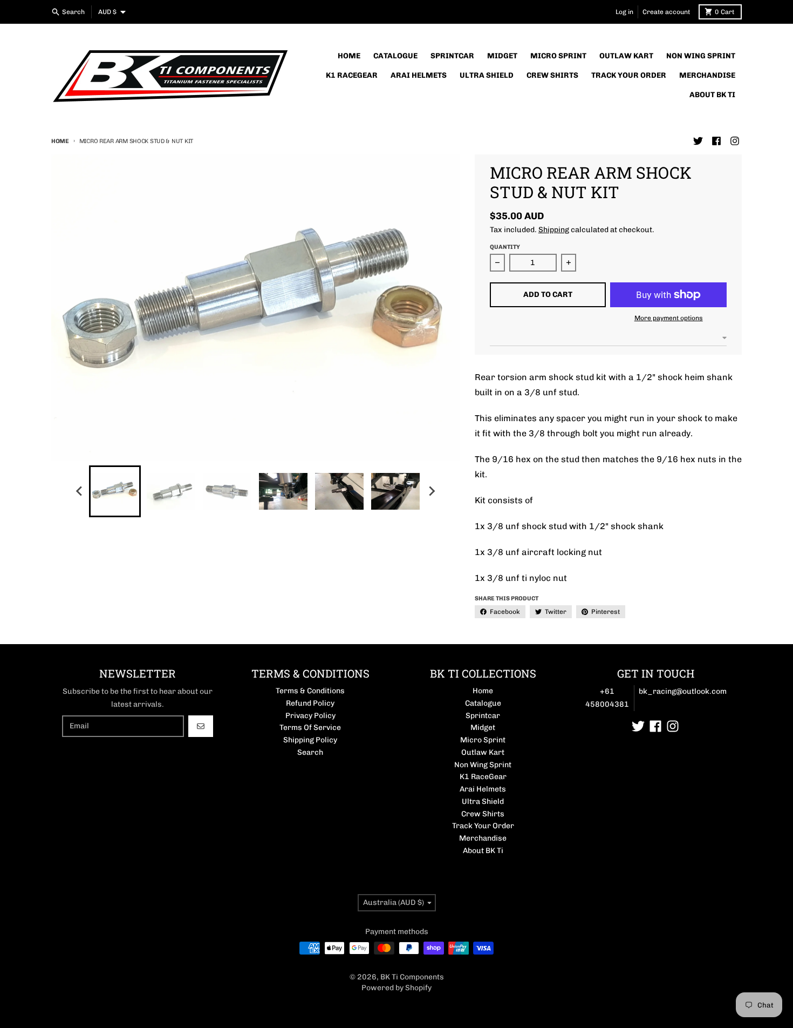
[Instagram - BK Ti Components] (735, 141)
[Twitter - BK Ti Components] (698, 141)
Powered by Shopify (396, 987)
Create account (666, 12)
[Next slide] (431, 491)
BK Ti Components (412, 977)
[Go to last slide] (79, 491)
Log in (624, 12)
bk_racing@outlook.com (683, 691)
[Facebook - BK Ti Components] (716, 141)
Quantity (505, 247)
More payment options (668, 318)
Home (60, 141)
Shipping (553, 229)
